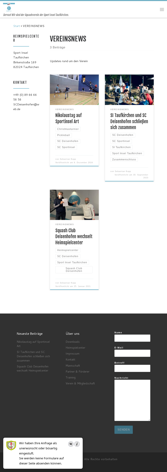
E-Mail (118, 347)
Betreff (119, 363)
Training (71, 377)
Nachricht (121, 378)
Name (118, 332)
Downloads (73, 342)
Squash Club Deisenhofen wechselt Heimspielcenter (73, 236)
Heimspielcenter (75, 347)
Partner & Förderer (77, 371)
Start (16, 26)
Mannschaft (73, 365)
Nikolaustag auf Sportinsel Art (33, 344)
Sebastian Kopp (68, 159)
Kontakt (70, 359)
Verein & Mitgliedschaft (80, 383)
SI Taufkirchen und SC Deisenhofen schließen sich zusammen (129, 121)
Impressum (72, 353)
